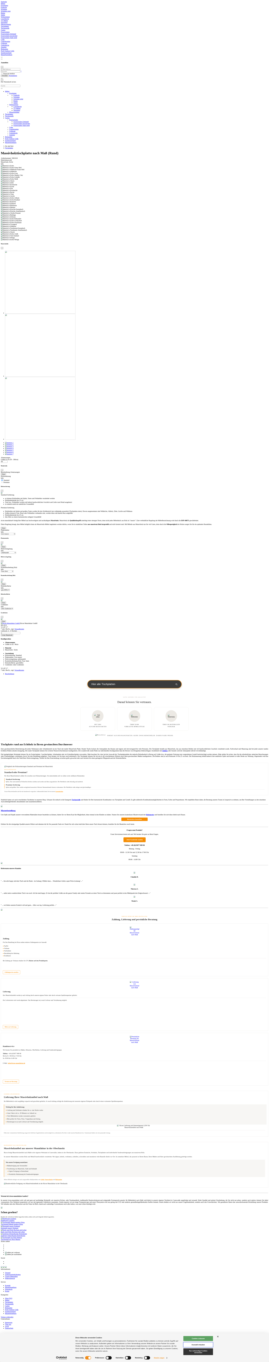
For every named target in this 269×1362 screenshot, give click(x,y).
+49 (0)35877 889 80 (138, 845)
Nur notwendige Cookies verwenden (198, 1351)
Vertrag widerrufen (7, 1317)
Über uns (8, 1324)
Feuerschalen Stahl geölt (9, 38)
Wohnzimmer (5, 17)
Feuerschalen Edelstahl (8, 34)
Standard (6, 480)
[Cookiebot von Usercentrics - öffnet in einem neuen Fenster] (61, 1357)
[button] (134, 163)
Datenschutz (9, 1328)
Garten (3, 30)
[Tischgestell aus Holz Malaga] (11, 1237)
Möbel (3, 4)
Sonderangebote (6, 53)
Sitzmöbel (4, 22)
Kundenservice (8, 1046)
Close (3, 474)
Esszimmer (4, 5)
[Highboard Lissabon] (8, 1219)
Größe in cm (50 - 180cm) (9, 459)
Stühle (3, 15)
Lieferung (7, 992)
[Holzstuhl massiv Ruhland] (10, 1226)
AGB (7, 1326)
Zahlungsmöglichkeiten (13, 1274)
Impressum (8, 1322)
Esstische (4, 7)
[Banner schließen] (218, 1336)
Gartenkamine (5, 41)
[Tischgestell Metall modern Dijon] (13, 1222)
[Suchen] (2, 88)
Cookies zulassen (198, 1338)
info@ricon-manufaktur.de (16, 1063)
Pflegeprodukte (6, 24)
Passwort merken (9, 74)
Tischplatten (5, 26)
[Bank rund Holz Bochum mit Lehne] (13, 1230)
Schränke (4, 9)
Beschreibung (9, 674)
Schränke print (6, 11)
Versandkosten (19, 629)
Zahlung (6, 939)
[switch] (109, 1357)
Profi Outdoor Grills (7, 51)
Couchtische (5, 19)
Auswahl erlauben (198, 1345)
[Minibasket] (2, 78)
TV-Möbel (4, 21)
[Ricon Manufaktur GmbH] (10, 623)
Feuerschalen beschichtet (9, 36)
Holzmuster (150, 815)
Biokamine (4, 49)
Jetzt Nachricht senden (134, 840)
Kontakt (7, 1285)
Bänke (3, 13)
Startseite (4, 2)
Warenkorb (8, 1289)
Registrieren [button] (13, 76)
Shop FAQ (8, 1298)
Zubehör (4, 47)
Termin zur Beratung (11, 1081)
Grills (3, 39)
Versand (7, 1273)
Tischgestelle (5, 28)
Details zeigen (159, 1358)
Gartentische (5, 45)
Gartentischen (59, 791)
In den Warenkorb (7, 635)
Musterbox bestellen (134, 819)
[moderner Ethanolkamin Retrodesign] (14, 1234)
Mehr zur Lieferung (10, 1027)
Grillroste (4, 43)
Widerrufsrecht (10, 1278)
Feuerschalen (5, 32)
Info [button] (2, 478)
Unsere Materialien (11, 1276)
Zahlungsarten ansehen (11, 972)
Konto (7, 1291)
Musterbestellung (6, 55)
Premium (6, 482)
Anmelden (5, 76)
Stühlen (165, 751)
